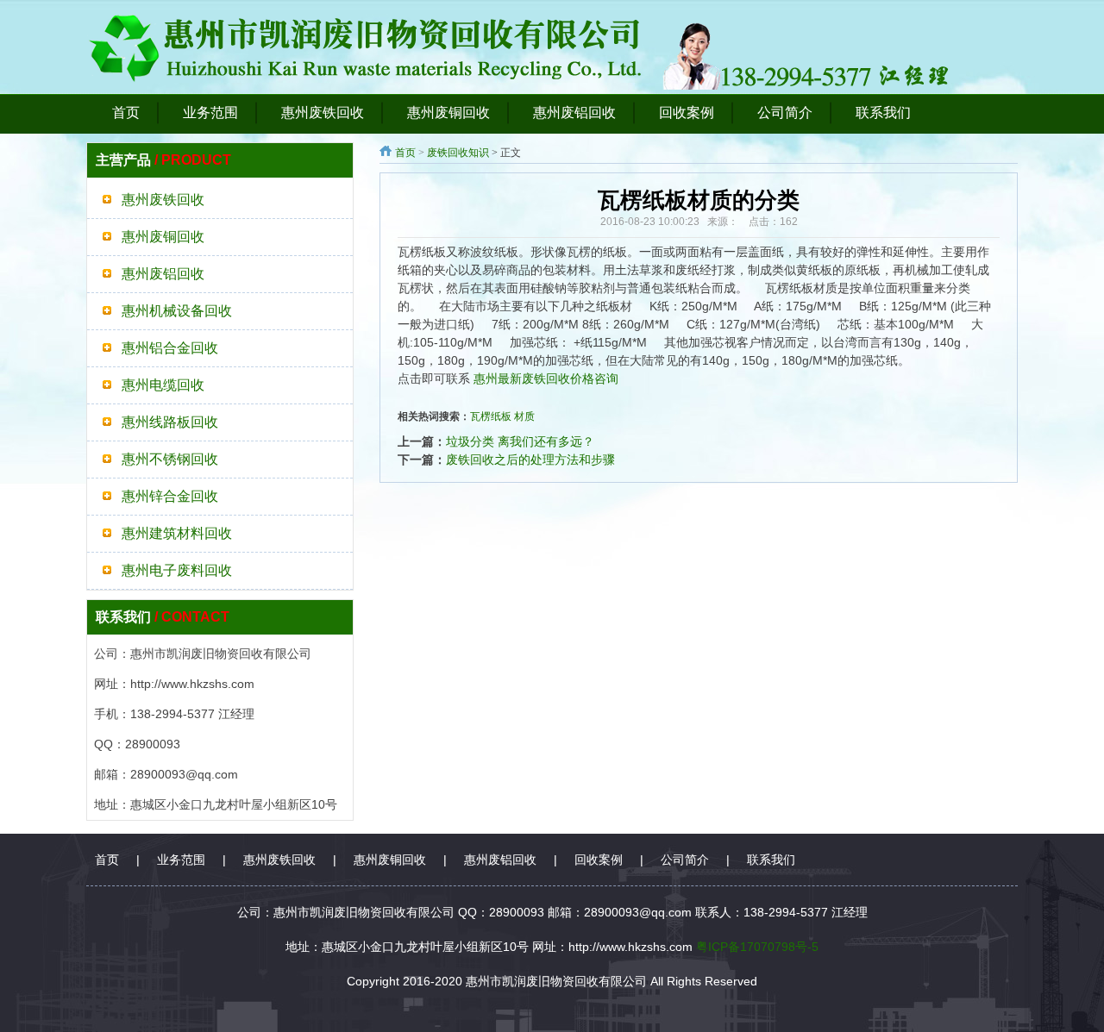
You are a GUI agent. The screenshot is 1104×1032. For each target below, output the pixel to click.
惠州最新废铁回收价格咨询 (546, 378)
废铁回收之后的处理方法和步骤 (530, 459)
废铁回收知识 (458, 153)
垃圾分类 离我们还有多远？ (520, 441)
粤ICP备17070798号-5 (757, 947)
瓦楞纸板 (490, 416)
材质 (524, 416)
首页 (405, 153)
